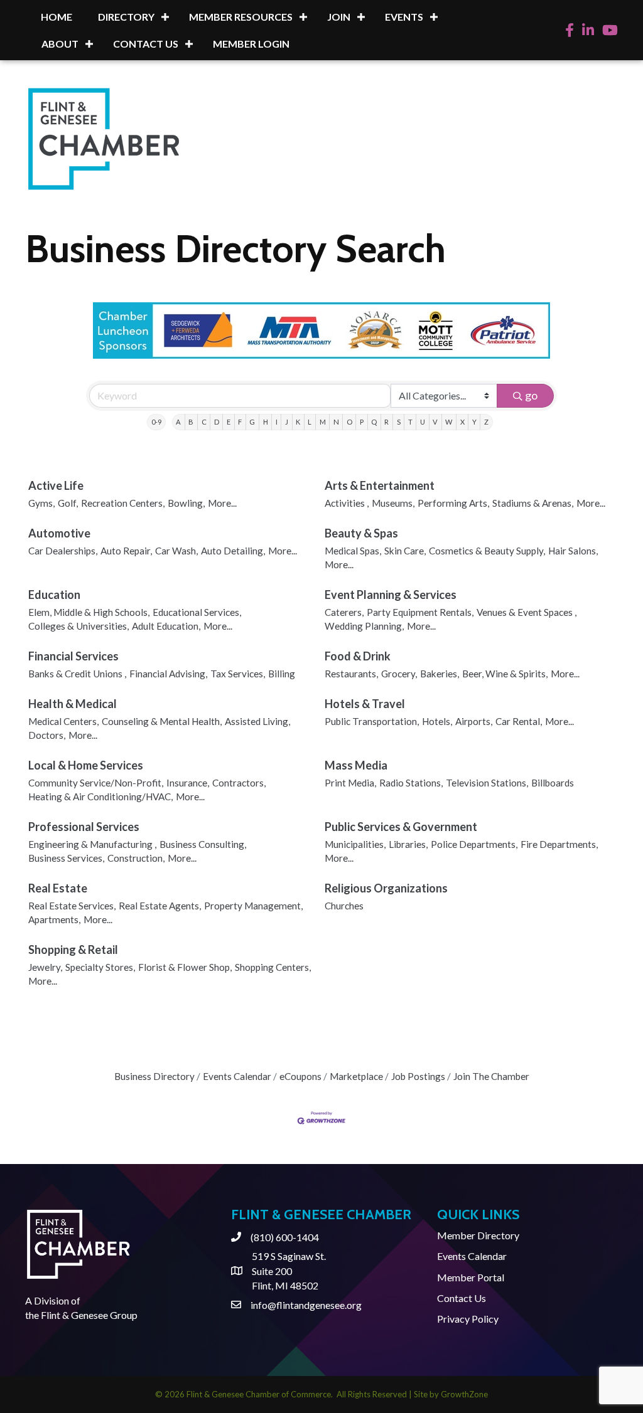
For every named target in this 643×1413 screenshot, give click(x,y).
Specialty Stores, (100, 967)
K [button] (298, 422)
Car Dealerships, (62, 550)
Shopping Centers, (273, 967)
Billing (281, 673)
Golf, (68, 503)
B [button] (190, 422)
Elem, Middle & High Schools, (88, 612)
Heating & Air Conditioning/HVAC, (100, 796)
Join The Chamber (491, 1076)
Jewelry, (45, 967)
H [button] (265, 422)
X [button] (462, 422)
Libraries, (408, 844)
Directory (126, 17)
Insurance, (187, 782)
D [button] (216, 422)
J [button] (286, 422)
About (59, 44)
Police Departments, (474, 844)
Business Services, (66, 858)
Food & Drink (358, 656)
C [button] (204, 422)
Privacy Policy (468, 1319)
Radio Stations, (411, 782)
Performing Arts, (453, 503)
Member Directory (478, 1235)
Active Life (56, 485)
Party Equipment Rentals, (420, 612)
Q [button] (374, 422)
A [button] (178, 422)
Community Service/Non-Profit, (95, 782)
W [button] (448, 422)
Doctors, (46, 735)
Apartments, (54, 919)
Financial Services (73, 656)
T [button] (410, 422)
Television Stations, (487, 782)
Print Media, (350, 782)
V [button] (435, 422)
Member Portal (470, 1277)
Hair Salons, (573, 550)
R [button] (386, 422)
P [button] (362, 422)
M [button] (323, 422)
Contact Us (145, 44)
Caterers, (344, 612)
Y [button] (474, 422)
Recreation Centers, (123, 503)
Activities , (347, 503)
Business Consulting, (202, 844)
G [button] (252, 422)
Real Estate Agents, (160, 905)
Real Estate (57, 888)
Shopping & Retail (73, 949)
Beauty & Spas (361, 533)
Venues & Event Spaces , (526, 612)
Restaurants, (351, 673)
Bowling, (186, 503)
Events (404, 17)
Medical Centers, (63, 721)
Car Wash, (176, 550)
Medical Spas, (353, 550)
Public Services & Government (401, 827)
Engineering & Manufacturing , (92, 844)
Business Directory (154, 1076)
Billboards (552, 782)
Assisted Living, (257, 721)
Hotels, (437, 721)
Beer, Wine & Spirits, (505, 673)
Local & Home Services (85, 765)
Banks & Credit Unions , (77, 673)
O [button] (349, 422)
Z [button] (486, 422)
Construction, (136, 858)
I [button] (277, 422)
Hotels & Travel (365, 704)
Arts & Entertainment (380, 485)
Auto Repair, (126, 550)
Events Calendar (237, 1076)
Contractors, (239, 782)
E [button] (228, 422)
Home (56, 17)
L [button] (309, 422)
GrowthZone (464, 1394)
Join (338, 17)
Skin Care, (405, 550)
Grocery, (399, 673)
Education (54, 594)
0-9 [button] (156, 422)
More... (222, 503)
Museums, (393, 503)
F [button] (240, 422)
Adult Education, (166, 626)
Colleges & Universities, (78, 626)
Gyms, (41, 503)
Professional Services (83, 827)
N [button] (336, 422)
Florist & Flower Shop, (185, 967)
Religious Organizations (386, 888)
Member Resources (241, 17)
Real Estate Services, (72, 905)
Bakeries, (439, 673)
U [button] (422, 422)
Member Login (251, 44)
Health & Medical (72, 704)
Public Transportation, (372, 721)
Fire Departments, (559, 844)
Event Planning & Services (391, 594)
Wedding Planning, (364, 626)
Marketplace (356, 1076)
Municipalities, (355, 844)
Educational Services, (197, 612)
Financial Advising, (168, 673)
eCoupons (300, 1076)
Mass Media (356, 765)
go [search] (531, 395)
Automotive (59, 533)
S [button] (399, 422)
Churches (344, 905)
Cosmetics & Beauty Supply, (487, 550)
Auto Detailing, (233, 550)
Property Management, (253, 905)
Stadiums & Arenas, (532, 503)
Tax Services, (237, 673)
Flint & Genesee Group (89, 1315)
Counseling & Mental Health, (162, 721)
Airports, (473, 721)
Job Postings (418, 1076)
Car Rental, (518, 721)
